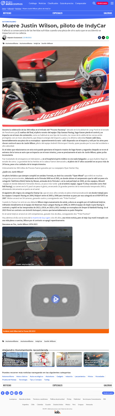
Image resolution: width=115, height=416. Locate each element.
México (68, 404)
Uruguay (81, 404)
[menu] (112, 3)
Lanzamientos (80, 376)
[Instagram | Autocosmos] (16, 393)
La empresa (13, 399)
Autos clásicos (22, 376)
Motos (90, 376)
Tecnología (23, 380)
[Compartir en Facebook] (99, 37)
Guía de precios (66, 3)
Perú (74, 404)
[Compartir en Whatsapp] (107, 37)
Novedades (99, 376)
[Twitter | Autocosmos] (7, 393)
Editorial (11, 9)
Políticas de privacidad (57, 399)
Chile (32, 404)
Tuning (46, 380)
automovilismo (12, 43)
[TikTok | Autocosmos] (20, 393)
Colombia (40, 404)
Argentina (25, 404)
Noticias (42, 3)
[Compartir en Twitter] (103, 37)
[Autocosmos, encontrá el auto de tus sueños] (11, 3)
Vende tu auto (102, 3)
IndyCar (37, 43)
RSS (104, 399)
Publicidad (77, 399)
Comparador (80, 3)
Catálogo (33, 3)
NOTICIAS (7, 13)
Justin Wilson (47, 43)
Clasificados (53, 3)
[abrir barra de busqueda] (94, 3)
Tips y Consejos (36, 380)
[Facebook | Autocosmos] (2, 393)
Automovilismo (9, 22)
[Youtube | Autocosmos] (11, 393)
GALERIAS (108, 13)
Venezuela (89, 404)
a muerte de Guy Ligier (41, 217)
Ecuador (48, 404)
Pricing (69, 399)
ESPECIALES (57, 13)
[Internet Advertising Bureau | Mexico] (58, 412)
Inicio (4, 9)
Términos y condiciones (40, 399)
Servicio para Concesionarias (92, 399)
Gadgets (60, 376)
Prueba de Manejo (9, 380)
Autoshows (50, 376)
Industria (69, 376)
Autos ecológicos (36, 376)
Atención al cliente (24, 399)
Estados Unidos (58, 404)
